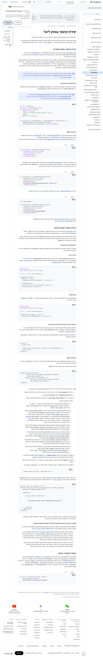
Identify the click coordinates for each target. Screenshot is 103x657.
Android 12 (37, 635)
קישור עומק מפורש (71, 53)
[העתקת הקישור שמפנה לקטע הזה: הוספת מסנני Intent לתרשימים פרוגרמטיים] (47, 325)
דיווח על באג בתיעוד (8, 626)
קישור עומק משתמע (70, 231)
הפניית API (23, 629)
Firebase (44, 646)
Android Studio (14, 2)
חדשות (77, 634)
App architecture (94, 8)
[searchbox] (92, 14)
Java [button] (65, 145)
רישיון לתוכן (46, 592)
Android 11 (37, 638)
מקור (78, 631)
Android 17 (37, 622)
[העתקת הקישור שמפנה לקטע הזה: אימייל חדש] (67, 255)
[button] (93, 24)
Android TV (50, 632)
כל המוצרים (21, 646)
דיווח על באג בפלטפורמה (10, 623)
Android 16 (37, 625)
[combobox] (45, 1)
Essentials (83, 2)
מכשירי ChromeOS (48, 627)
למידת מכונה (63, 626)
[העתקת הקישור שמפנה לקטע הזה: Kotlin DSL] (67, 295)
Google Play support (8, 629)
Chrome (52, 646)
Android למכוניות (48, 630)
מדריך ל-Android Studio (22, 623)
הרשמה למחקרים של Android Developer (8, 632)
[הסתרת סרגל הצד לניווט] (83, 654)
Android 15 (37, 627)
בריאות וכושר (63, 629)
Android (77, 624)
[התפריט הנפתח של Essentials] (78, 2)
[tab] (72, 145)
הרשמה (19, 653)
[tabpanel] (47, 153)
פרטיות (64, 634)
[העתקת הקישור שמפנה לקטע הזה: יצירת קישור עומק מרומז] (52, 228)
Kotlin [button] (72, 145)
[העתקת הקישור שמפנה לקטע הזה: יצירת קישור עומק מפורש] (51, 49)
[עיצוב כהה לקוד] (73, 104)
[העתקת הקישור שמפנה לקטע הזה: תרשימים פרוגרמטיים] (59, 84)
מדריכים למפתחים (21, 626)
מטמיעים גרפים (39, 534)
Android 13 (37, 632)
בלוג (78, 637)
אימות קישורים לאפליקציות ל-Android (43, 457)
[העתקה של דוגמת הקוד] (75, 104)
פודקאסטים (76, 639)
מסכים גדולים (49, 622)
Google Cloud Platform (33, 646)
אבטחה (77, 629)
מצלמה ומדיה (62, 631)
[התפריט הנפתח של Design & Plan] (64, 2)
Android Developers (71, 26)
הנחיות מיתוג (67, 653)
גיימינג (64, 624)
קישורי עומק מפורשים (52, 534)
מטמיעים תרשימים (48, 62)
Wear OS (50, 625)
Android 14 (37, 630)
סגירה (18, 23)
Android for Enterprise (73, 626)
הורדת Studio (23, 631)
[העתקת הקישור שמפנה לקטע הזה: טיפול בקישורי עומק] (56, 553)
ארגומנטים (28, 416)
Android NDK (23, 634)
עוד (59, 2)
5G (65, 637)
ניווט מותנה (56, 75)
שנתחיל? (8, 23)
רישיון (73, 653)
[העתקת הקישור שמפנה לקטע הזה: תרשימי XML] (65, 132)
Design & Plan (70, 2)
